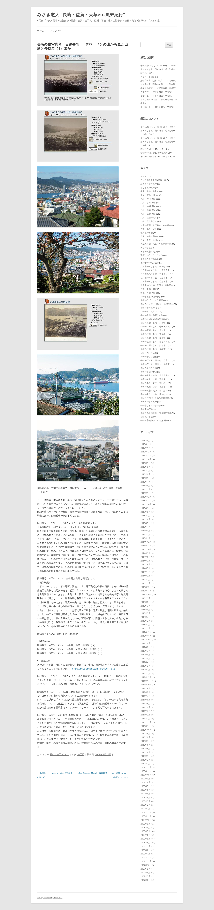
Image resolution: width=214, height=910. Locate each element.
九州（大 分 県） (148, 198)
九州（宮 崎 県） (148, 202)
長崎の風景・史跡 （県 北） (153, 390)
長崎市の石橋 (146, 409)
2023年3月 (145, 440)
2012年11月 (146, 635)
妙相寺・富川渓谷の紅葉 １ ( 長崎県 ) (158, 84)
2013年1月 (145, 628)
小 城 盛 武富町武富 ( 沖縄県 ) (157, 106)
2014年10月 (146, 549)
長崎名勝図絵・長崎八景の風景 (154, 397)
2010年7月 (145, 741)
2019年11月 (146, 444)
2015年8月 (145, 511)
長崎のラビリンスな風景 (151, 300)
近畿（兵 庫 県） (148, 292)
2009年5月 (145, 793)
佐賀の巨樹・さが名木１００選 (154, 225)
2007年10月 (146, 865)
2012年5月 (145, 658)
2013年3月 (145, 620)
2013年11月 (146, 590)
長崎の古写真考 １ (59, 754)
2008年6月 (145, 835)
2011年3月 (145, 711)
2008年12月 (146, 812)
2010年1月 (145, 763)
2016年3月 (145, 485)
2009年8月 (145, 782)
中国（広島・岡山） (149, 195)
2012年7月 (145, 650)
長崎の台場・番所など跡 (151, 315)
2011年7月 (145, 696)
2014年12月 (146, 541)
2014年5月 (145, 568)
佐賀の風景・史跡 (148, 228)
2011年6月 (145, 699)
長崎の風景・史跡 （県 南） (153, 394)
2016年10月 (146, 459)
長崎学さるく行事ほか (150, 405)
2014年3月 (145, 575)
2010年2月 (145, 759)
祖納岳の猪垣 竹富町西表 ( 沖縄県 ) (158, 88)
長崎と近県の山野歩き (150, 296)
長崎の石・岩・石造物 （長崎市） (156, 364)
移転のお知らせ (147, 73)
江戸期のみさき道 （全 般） (153, 266)
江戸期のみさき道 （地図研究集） (156, 270)
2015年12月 (146, 496)
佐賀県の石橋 (146, 232)
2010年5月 (145, 748)
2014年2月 (145, 579)
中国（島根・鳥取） (149, 191)
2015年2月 (145, 534)
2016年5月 (145, 478)
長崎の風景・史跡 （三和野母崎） (156, 375)
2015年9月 (145, 508)
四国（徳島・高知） (149, 236)
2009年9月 (145, 778)
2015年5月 (145, 523)
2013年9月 (145, 598)
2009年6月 (145, 789)
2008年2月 (145, 850)
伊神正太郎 (163, 152)
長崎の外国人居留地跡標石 (152, 319)
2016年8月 (145, 466)
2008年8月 (145, 827)
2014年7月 (145, 560)
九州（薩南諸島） (148, 217)
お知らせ (144, 176)
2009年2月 (145, 804)
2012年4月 (145, 662)
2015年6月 (145, 519)
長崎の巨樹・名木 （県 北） (153, 337)
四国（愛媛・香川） (149, 240)
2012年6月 (145, 654)
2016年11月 (146, 455)
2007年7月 (145, 876)
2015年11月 (146, 500)
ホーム (40, 30)
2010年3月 (145, 756)
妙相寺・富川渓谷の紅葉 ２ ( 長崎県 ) (158, 80)
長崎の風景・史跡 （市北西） (154, 383)
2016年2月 (145, 489)
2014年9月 (145, 553)
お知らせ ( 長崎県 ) (149, 76)
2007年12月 (146, 857)
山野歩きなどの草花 (149, 258)
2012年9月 (145, 643)
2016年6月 (145, 474)
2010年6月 (145, 744)
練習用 (80, 754)
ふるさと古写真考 (148, 183)
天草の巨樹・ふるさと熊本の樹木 (155, 244)
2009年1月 (145, 808)
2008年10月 (146, 820)
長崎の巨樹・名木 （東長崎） (154, 334)
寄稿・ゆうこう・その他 (151, 255)
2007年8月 (145, 872)
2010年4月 (145, 752)
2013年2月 (145, 624)
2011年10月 (146, 684)
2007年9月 (145, 868)
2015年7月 (145, 515)
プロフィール (57, 30)
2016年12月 (146, 451)
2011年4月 (145, 707)
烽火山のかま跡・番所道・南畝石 (155, 285)
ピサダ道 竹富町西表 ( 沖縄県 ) (156, 95)
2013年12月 (146, 587)
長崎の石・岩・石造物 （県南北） (156, 360)
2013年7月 (145, 605)
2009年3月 (145, 801)
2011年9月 (145, 688)
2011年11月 (146, 681)
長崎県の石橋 (146, 416)
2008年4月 (145, 842)
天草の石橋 (145, 247)
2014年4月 (145, 572)
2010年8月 (145, 737)
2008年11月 (146, 816)
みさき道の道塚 (147, 187)
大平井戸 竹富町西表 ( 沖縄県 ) (156, 91)
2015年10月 (146, 504)
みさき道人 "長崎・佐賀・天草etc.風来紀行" (81, 14)
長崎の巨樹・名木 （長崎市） (154, 349)
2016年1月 (145, 493)
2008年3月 (145, 846)
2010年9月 (145, 733)
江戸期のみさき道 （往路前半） (155, 277)
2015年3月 (145, 530)
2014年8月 (145, 557)
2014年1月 (145, 583)
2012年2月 (145, 669)
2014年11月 (146, 545)
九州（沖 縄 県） (148, 206)
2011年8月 (145, 692)
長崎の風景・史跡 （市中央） (154, 379)
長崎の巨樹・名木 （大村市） (154, 330)
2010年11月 (146, 726)
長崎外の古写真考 (148, 401)
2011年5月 (145, 703)
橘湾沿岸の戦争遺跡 (149, 262)
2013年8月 (145, 602)
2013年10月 (146, 594)
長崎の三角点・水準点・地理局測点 (156, 304)
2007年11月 (146, 861)
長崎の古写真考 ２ (148, 311)
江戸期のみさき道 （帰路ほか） (155, 274)
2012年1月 (145, 673)
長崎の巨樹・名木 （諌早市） (154, 345)
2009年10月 (146, 774)
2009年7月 (145, 786)
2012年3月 (145, 665)
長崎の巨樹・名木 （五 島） (153, 322)
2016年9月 (145, 463)
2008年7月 (145, 831)
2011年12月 (146, 677)
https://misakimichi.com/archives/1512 (93, 668)
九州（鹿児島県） (148, 221)
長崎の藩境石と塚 (148, 368)
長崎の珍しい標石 (148, 356)
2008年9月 (145, 823)
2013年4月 (145, 617)
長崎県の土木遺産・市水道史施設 (155, 413)
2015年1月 (145, 538)
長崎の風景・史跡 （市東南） (154, 386)
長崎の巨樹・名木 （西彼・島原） (156, 341)
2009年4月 (145, 797)
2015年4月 (145, 526)
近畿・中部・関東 (148, 289)
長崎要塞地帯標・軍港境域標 (153, 420)
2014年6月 (145, 564)
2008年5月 (145, 838)
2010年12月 (146, 722)
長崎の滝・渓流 (147, 352)
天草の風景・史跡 (148, 251)
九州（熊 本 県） (148, 210)
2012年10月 (146, 639)
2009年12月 (146, 767)
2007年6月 (145, 880)
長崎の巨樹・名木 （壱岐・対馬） (156, 326)
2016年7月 (145, 470)
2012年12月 (146, 632)
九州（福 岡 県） (148, 213)
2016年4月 (145, 481)
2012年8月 (145, 647)
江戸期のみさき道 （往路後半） (155, 281)
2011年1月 (145, 718)
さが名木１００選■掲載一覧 (153, 180)
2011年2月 (145, 714)
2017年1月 (145, 447)
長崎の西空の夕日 (148, 371)
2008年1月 (145, 853)
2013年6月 (145, 609)
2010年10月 (146, 729)
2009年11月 (146, 771)
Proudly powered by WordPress (49, 897)
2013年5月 (145, 613)
